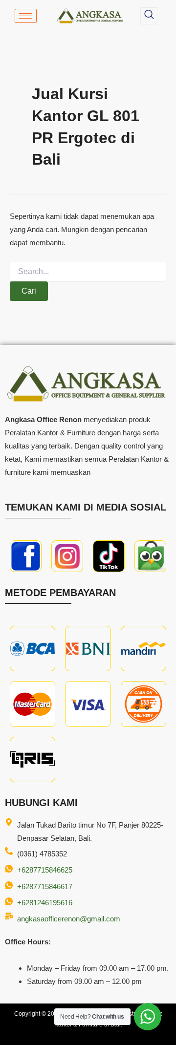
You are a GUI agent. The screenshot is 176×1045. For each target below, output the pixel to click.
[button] (148, 15)
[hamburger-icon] (26, 16)
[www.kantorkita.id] (91, 16)
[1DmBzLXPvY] (26, 556)
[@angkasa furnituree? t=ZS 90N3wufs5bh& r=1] (109, 556)
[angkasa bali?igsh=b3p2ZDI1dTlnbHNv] (67, 556)
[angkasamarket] (150, 556)
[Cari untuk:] (88, 272)
